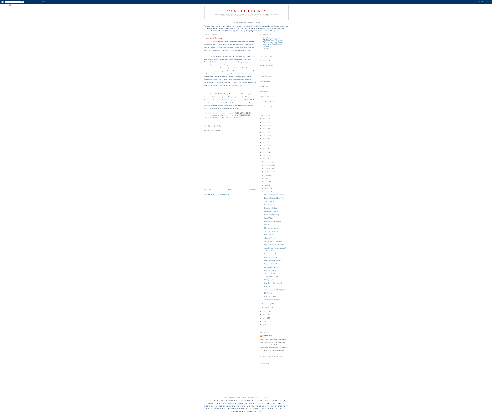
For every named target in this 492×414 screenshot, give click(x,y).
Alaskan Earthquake (271, 211)
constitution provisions (214, 117)
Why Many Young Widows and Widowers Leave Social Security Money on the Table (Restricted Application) (273, 43)
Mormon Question (264, 76)
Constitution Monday (219, 116)
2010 (265, 321)
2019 (265, 142)
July (266, 178)
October (268, 168)
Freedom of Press (270, 270)
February (268, 304)
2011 (265, 318)
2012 (265, 314)
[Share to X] (244, 113)
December (268, 162)
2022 (265, 132)
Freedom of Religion (271, 208)
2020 (265, 139)
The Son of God (269, 201)
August (267, 175)
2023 (265, 129)
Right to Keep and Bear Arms (274, 198)
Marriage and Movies (271, 228)
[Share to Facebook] (247, 113)
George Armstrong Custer (273, 241)
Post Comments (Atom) (221, 194)
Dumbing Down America (272, 260)
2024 (265, 125)
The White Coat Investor (272, 38)
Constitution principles (239, 116)
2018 (265, 145)
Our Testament (263, 91)
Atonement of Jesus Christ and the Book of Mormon (276, 275)
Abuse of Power (269, 238)
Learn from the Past (271, 254)
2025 (265, 122)
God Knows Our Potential (273, 283)
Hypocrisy (267, 286)
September (269, 172)
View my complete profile (271, 356)
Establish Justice (264, 60)
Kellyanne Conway (264, 96)
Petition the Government (272, 221)
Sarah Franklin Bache (265, 65)
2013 (265, 311)
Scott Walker (268, 218)
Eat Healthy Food (270, 204)
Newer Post (207, 189)
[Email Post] (236, 113)
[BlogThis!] (242, 113)
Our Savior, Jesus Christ (272, 299)
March (267, 192)
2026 (265, 119)
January (268, 307)
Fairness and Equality (271, 214)
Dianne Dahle (268, 335)
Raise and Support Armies (267, 102)
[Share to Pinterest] (249, 113)
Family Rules (268, 279)
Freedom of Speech (270, 296)
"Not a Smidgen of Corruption (274, 289)
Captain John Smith (271, 267)
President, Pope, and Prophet (274, 194)
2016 (265, 152)
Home (230, 189)
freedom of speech (234, 117)
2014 (265, 159)
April (267, 188)
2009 (265, 324)
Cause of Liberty (246, 11)
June (266, 182)
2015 (265, 155)
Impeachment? (269, 234)
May (266, 185)
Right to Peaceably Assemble (274, 244)
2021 (265, 135)
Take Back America (271, 231)
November (268, 165)
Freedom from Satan (271, 257)
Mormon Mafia (263, 86)
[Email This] (239, 113)
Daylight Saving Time (272, 264)
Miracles (267, 224)
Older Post (252, 189)
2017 (265, 149)
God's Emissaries (264, 81)
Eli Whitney (268, 293)
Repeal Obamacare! (265, 107)
